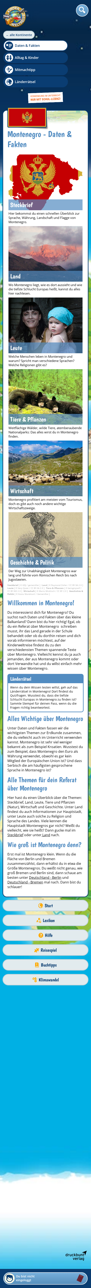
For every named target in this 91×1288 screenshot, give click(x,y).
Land (45, 835)
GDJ (24, 585)
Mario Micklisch (47, 591)
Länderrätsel (25, 81)
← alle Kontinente (19, 35)
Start (49, 905)
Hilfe (48, 935)
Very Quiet (23, 588)
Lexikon (49, 920)
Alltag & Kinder (27, 57)
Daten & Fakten (27, 45)
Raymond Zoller (59, 585)
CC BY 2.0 (62, 591)
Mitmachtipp (25, 69)
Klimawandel (49, 980)
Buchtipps (49, 965)
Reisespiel (49, 950)
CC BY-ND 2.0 (14, 591)
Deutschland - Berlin (45, 877)
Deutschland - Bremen (25, 882)
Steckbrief (15, 835)
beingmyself (74, 588)
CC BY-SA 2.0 (75, 585)
